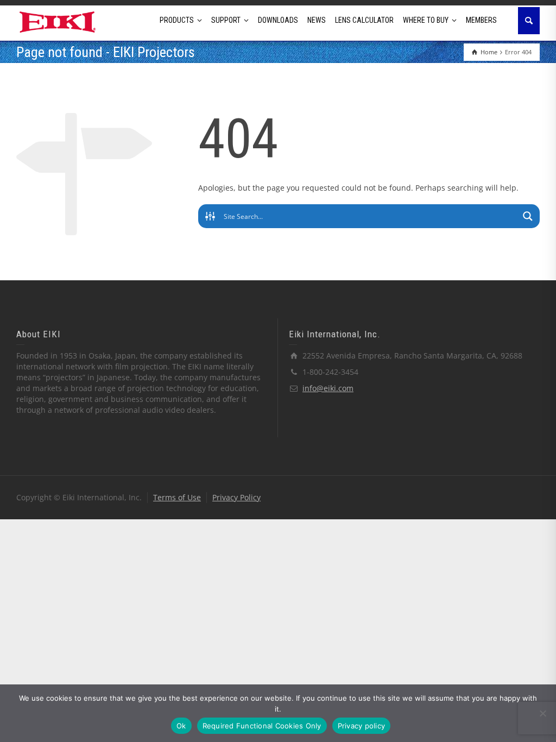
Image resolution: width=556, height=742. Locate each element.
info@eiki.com (327, 388)
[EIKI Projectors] (57, 21)
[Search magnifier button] (527, 216)
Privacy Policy (236, 497)
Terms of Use (177, 497)
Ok (181, 725)
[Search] (529, 20)
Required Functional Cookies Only (262, 725)
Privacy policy (362, 725)
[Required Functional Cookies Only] (542, 713)
